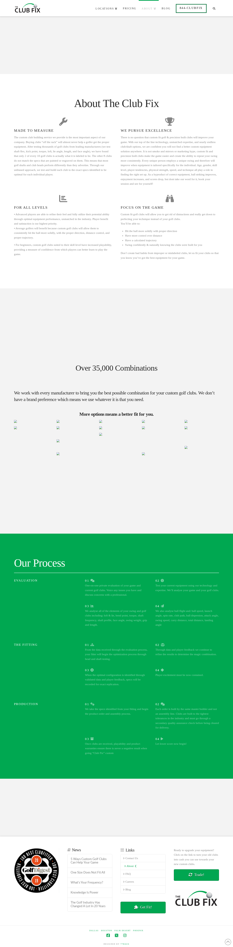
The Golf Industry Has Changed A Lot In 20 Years (88, 904)
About (130, 866)
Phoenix (138, 931)
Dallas (94, 931)
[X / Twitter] (116, 935)
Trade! (199, 875)
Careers (129, 881)
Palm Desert (122, 931)
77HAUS (125, 944)
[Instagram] (125, 935)
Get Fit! (146, 907)
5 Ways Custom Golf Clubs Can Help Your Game (88, 861)
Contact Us (131, 858)
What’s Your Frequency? (87, 882)
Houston (106, 931)
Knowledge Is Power (84, 892)
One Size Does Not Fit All (88, 872)
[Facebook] (108, 935)
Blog (128, 889)
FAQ (128, 873)
